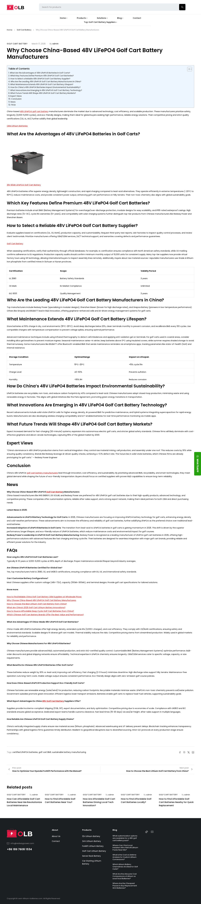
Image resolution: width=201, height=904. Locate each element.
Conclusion (16, 99)
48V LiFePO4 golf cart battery (34, 111)
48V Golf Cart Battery (53, 701)
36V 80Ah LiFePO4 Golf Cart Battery (24, 185)
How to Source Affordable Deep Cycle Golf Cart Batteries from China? (40, 611)
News (13, 102)
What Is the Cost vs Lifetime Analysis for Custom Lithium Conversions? (124, 857)
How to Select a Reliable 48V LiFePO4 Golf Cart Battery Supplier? (40, 78)
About (55, 830)
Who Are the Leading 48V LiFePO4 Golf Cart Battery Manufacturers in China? (46, 81)
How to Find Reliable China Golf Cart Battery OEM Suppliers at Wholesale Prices (44, 596)
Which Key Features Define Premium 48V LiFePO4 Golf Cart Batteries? (42, 75)
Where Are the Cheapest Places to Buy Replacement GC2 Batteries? (125, 885)
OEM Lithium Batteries (17, 126)
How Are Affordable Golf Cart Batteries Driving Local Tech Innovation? (99, 802)
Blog (115, 830)
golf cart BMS (45, 752)
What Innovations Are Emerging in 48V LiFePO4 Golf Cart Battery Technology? (46, 90)
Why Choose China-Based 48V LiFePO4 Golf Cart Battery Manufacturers (41, 600)
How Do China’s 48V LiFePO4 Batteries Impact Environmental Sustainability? (45, 87)
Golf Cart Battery (24, 30)
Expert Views (16, 96)
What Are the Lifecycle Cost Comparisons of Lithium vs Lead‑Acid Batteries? (125, 876)
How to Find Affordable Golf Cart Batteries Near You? (60, 800)
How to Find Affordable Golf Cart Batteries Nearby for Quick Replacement (176, 802)
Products (86, 830)
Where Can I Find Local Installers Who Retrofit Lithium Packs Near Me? (125, 847)
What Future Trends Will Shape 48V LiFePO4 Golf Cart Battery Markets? (43, 93)
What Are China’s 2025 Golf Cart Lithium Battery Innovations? (36, 607)
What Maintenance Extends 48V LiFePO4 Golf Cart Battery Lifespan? (41, 84)
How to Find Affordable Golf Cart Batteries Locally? (136, 800)
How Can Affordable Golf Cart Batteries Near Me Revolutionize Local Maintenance (24, 802)
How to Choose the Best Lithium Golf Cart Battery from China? (37, 603)
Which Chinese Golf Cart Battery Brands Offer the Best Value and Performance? (45, 614)
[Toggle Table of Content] (188, 69)
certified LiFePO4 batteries (25, 752)
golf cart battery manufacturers (42, 473)
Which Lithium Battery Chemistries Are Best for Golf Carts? (125, 866)
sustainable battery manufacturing (69, 752)
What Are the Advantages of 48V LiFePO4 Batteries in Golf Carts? (40, 73)
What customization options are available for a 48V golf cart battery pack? (125, 838)
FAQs (13, 105)
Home (9, 30)
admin (55, 43)
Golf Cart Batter (54, 492)
